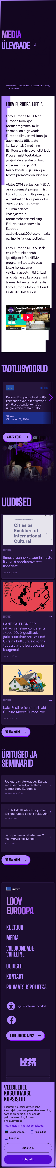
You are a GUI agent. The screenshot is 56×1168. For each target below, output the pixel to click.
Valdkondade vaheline (20, 951)
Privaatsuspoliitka (26, 987)
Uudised (14, 966)
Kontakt (15, 977)
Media (12, 938)
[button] (51, 397)
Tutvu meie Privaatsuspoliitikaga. (24, 1125)
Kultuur (14, 927)
